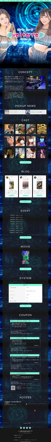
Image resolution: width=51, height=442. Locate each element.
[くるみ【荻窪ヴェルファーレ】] (31, 129)
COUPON (36, 0)
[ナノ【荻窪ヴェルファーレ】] (41, 129)
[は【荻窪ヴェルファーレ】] (41, 141)
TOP (8, 0)
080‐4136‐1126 (25, 431)
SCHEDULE (18, 0)
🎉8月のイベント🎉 (19, 215)
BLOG (14, 0)
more (25, 162)
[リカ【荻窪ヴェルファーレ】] (9, 141)
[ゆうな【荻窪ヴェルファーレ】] (9, 153)
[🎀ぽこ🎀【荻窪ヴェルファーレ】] (31, 153)
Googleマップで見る (27, 423)
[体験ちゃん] (41, 153)
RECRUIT (32, 0)
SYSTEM (28, 0)
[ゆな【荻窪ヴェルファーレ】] (9, 129)
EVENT (22, 0)
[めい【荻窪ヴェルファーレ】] (20, 153)
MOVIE (25, 0)
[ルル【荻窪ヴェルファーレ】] (20, 141)
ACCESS (40, 0)
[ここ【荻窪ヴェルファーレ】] (31, 141)
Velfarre (4, 0)
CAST (11, 0)
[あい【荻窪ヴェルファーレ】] (20, 129)
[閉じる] (39, 405)
